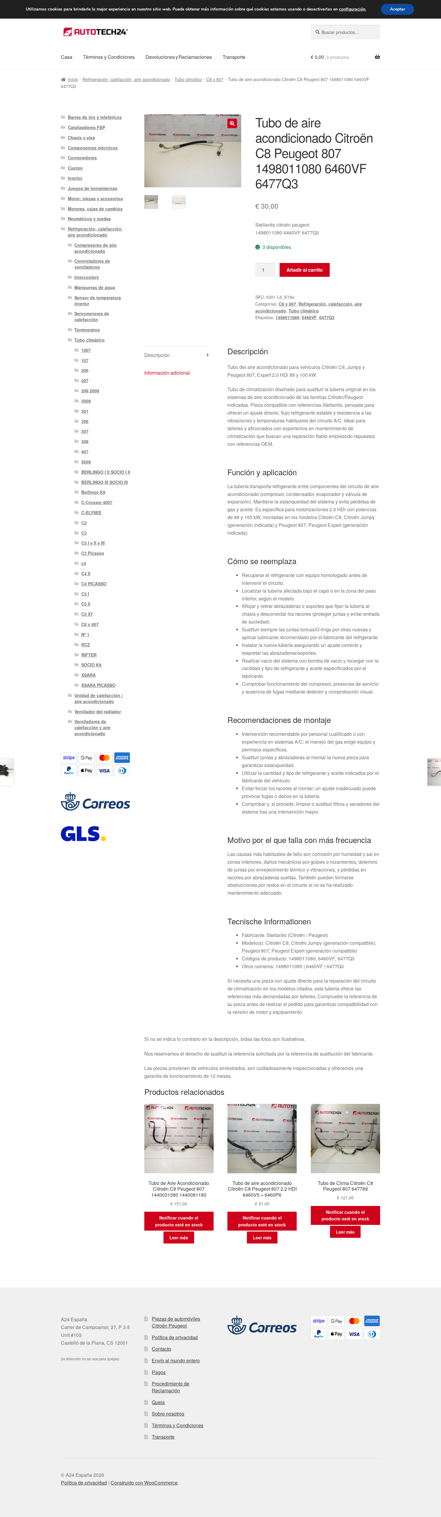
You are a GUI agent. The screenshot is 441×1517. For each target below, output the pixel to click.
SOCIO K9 (91, 665)
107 (84, 360)
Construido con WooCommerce (144, 1482)
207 (84, 380)
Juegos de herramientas (92, 188)
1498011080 (287, 317)
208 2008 (90, 391)
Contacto (161, 1348)
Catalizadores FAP (86, 127)
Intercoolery (86, 277)
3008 (86, 401)
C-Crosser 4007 (96, 502)
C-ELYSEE (91, 512)
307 (84, 431)
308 (84, 441)
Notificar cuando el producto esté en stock (179, 1221)
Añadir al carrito (304, 269)
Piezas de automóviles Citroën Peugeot (176, 1322)
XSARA (88, 675)
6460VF (309, 317)
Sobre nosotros (168, 1413)
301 (84, 411)
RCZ (85, 645)
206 (84, 370)
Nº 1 (85, 634)
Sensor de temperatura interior (97, 301)
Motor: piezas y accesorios (95, 198)
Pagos (159, 1372)
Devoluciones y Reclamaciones (179, 56)
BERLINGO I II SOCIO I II (105, 472)
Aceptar (397, 9)
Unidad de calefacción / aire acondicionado (98, 698)
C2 (84, 523)
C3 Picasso (92, 553)
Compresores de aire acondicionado (95, 248)
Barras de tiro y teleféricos (95, 117)
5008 (86, 462)
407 (84, 452)
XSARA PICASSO (98, 685)
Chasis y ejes (81, 137)
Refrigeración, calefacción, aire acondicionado (126, 79)
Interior (75, 178)
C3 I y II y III (93, 543)
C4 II (85, 573)
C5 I (85, 594)
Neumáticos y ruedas (89, 219)
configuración (352, 9)
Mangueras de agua (94, 287)
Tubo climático (188, 79)
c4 (83, 563)
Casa (66, 56)
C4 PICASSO (93, 584)
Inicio (73, 79)
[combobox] (345, 32)
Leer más (179, 1237)
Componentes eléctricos (93, 148)
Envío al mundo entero (176, 1360)
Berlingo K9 (93, 492)
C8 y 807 (215, 79)
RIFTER (89, 655)
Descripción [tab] (157, 355)
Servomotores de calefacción (91, 316)
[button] (232, 123)
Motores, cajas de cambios (95, 209)
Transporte (234, 56)
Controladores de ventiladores (92, 264)
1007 (86, 350)
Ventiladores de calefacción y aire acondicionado (92, 727)
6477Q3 (326, 317)
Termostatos (87, 330)
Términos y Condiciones (109, 56)
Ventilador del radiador (97, 712)
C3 (84, 533)
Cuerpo (75, 168)
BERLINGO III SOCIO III (104, 482)
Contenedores (82, 158)
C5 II (85, 604)
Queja (158, 1402)
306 (84, 421)
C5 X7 (87, 614)
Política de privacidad (175, 1337)
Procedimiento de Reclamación (170, 1387)
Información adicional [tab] (167, 372)
